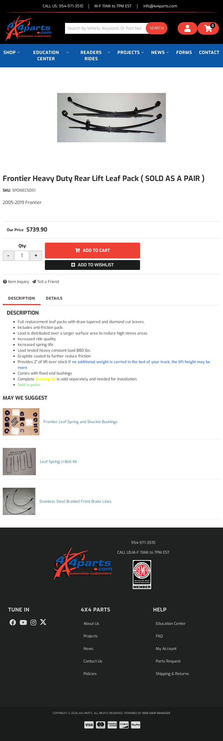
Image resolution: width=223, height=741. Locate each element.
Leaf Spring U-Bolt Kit (58, 461)
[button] (118, 28)
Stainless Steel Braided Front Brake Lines (75, 501)
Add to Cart (96, 250)
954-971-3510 (143, 542)
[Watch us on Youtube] (23, 622)
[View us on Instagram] (33, 622)
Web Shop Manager (156, 713)
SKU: (7, 190)
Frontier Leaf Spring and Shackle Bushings (80, 421)
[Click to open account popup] (187, 29)
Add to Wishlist (96, 265)
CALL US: (63, 6)
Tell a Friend (48, 281)
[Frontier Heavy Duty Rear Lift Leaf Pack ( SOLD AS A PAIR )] (111, 117)
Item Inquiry (18, 281)
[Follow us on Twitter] (43, 622)
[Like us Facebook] (13, 622)
